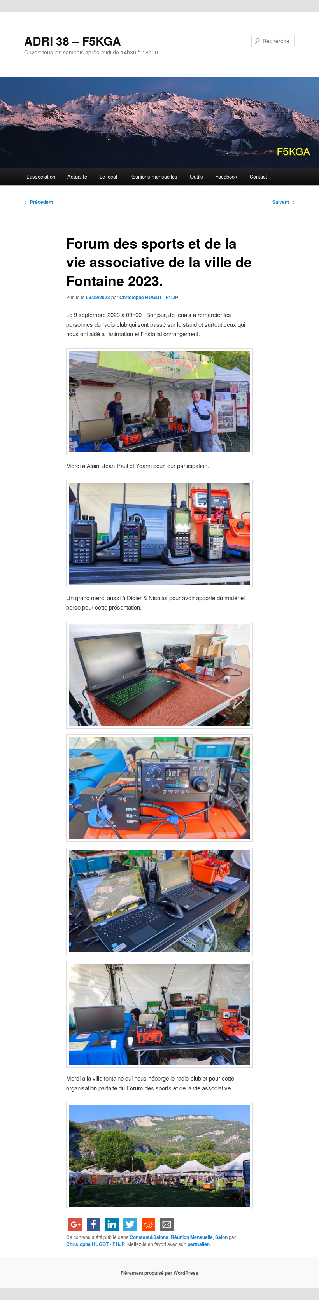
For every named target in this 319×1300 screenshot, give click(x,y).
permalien (199, 1243)
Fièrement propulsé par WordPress (159, 1272)
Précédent (38, 201)
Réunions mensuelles (153, 176)
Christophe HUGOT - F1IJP (148, 297)
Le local (108, 176)
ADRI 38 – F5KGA (72, 40)
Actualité (77, 176)
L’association (40, 176)
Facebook (226, 176)
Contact (258, 176)
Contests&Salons (149, 1236)
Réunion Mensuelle (192, 1236)
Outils (196, 176)
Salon (221, 1236)
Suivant (283, 201)
